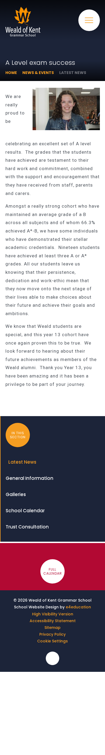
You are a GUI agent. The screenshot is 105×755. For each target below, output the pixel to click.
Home (11, 72)
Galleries (16, 494)
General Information (29, 478)
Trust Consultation (27, 527)
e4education (78, 607)
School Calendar (25, 510)
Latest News (72, 72)
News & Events (38, 72)
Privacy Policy (52, 634)
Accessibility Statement (53, 620)
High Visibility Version (52, 614)
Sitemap (52, 627)
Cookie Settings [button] (52, 641)
